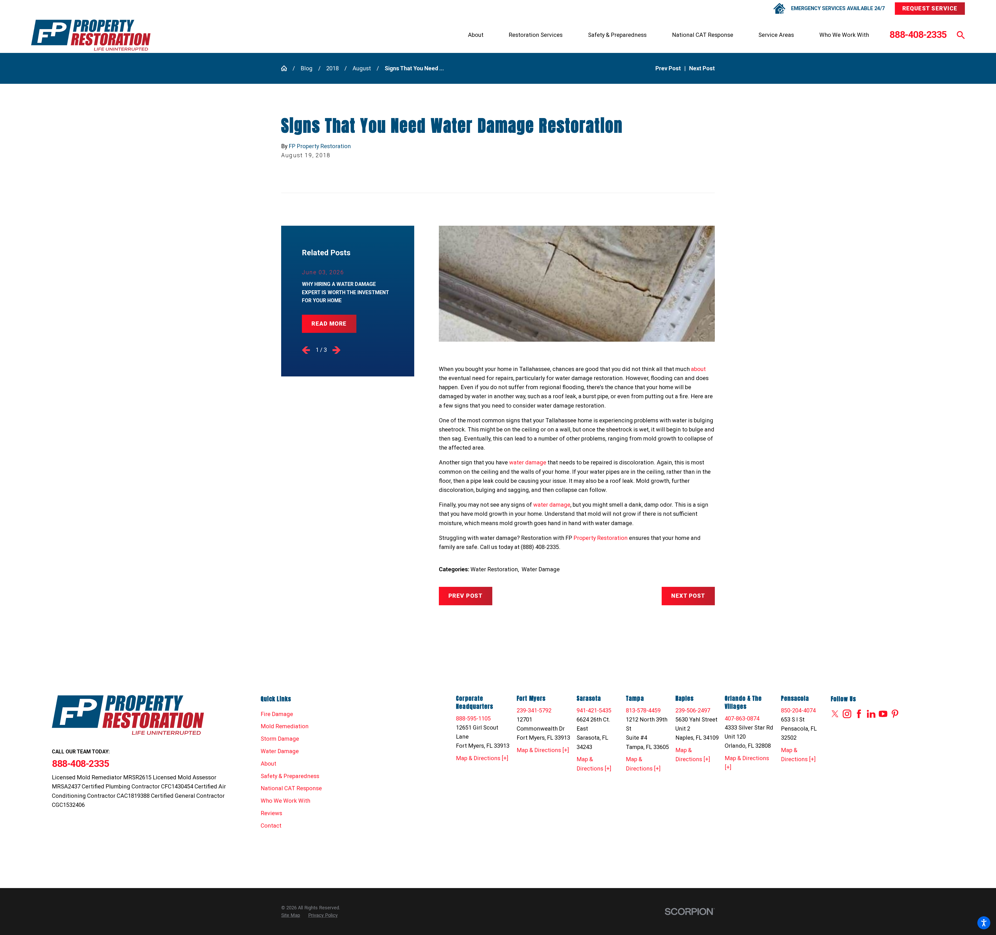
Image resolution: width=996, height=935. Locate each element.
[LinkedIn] (871, 714)
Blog (307, 68)
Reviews (271, 813)
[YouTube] (883, 714)
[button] (983, 922)
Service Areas (776, 35)
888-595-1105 (473, 718)
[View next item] (337, 350)
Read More (329, 323)
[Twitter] (835, 714)
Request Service (930, 8)
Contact (271, 825)
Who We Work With (844, 35)
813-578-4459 (643, 710)
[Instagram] (847, 714)
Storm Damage (280, 738)
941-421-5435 (594, 710)
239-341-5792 (534, 710)
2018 (332, 68)
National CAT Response (702, 35)
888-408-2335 (917, 35)
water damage (527, 462)
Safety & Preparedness (617, 35)
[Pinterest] (895, 714)
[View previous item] (306, 350)
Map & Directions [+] (482, 758)
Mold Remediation (285, 726)
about (698, 369)
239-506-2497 (692, 710)
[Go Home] (287, 68)
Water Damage (541, 569)
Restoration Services (536, 35)
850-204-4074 (798, 710)
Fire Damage (277, 714)
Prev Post (465, 596)
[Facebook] (859, 714)
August (361, 68)
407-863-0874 (742, 718)
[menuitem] (476, 35)
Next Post (688, 596)
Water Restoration (494, 569)
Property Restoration (600, 538)
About (475, 35)
